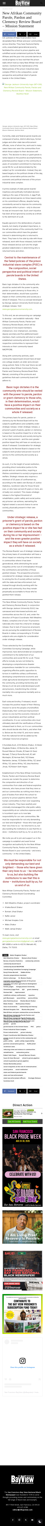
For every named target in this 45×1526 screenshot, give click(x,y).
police (38, 1026)
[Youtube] (32, 1520)
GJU (23, 989)
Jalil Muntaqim (8, 998)
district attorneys (9, 978)
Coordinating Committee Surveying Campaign (19, 969)
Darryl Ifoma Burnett (10, 972)
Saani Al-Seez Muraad (11, 1058)
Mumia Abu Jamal (28, 1009)
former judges (8, 986)
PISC (32, 1026)
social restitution (21, 1069)
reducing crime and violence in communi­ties (19, 1049)
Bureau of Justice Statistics (13, 961)
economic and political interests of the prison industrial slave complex (19, 981)
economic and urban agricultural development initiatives (20, 984)
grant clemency (32, 989)
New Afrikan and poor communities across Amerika (21, 1012)
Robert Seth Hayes (9, 1055)
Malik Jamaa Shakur (23, 1004)
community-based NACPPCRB (13, 966)
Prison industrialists (10, 1032)
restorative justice (22, 1052)
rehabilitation (8, 1052)
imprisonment (20, 992)
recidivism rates (9, 1046)
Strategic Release (34, 1078)
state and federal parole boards (14, 1072)
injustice (31, 995)
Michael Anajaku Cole (11, 1009)
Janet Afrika (21, 998)
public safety (8, 1041)
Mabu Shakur (8, 1004)
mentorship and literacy (28, 1006)
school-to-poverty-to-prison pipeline (16, 1061)
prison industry (26, 1032)
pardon (6, 1024)
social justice (8, 1069)
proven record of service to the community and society (19, 1038)
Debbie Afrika (25, 972)
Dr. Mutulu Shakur (25, 978)
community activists (32, 961)
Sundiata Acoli (8, 1081)
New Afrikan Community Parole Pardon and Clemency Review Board (18, 1015)
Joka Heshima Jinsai (10, 1001)
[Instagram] (19, 1520)
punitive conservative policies (13, 1044)
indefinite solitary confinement (14, 995)
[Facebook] (12, 1520)
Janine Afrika (33, 998)
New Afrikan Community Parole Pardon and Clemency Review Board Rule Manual (18, 1021)
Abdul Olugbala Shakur (18, 955)
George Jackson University (25, 986)
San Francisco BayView (13, 1392)
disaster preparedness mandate (14, 975)
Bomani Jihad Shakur (29, 958)
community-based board (12, 964)
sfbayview (29, 1392)
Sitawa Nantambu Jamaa (12, 1064)
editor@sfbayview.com (23, 1510)
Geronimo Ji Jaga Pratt (11, 989)
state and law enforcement (13, 1075)
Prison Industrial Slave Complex (14, 1029)
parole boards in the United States (15, 1026)
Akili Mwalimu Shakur (11, 958)
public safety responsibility (24, 1041)
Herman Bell (7, 992)
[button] (4, 3)
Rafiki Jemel (31, 1044)
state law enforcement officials (14, 1078)
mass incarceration (10, 1006)
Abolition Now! (7, 9)
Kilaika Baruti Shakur (28, 1001)
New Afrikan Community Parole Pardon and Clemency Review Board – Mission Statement (19, 1018)
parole (13, 1024)
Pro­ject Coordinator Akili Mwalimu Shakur (18, 1035)
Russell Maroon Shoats (27, 1055)
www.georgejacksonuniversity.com (17, 309)
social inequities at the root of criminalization (20, 1066)
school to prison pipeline (30, 1058)
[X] (25, 1520)
